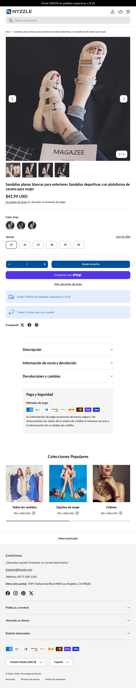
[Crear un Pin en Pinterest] (36, 324)
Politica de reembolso (55, 679)
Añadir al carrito (91, 264)
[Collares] (111, 483)
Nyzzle (16, 673)
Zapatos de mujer (68, 507)
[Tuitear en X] (22, 324)
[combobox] (68, 20)
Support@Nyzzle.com (19, 569)
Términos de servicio (30, 679)
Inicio (8, 31)
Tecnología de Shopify (31, 673)
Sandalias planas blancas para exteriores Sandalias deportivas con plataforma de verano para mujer (60, 31)
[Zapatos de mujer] (68, 483)
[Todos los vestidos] (24, 483)
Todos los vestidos (24, 507)
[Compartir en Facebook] (29, 324)
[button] (120, 12)
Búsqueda (10, 679)
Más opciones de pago (68, 284)
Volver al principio (68, 538)
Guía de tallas (123, 236)
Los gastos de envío (16, 202)
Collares (111, 507)
